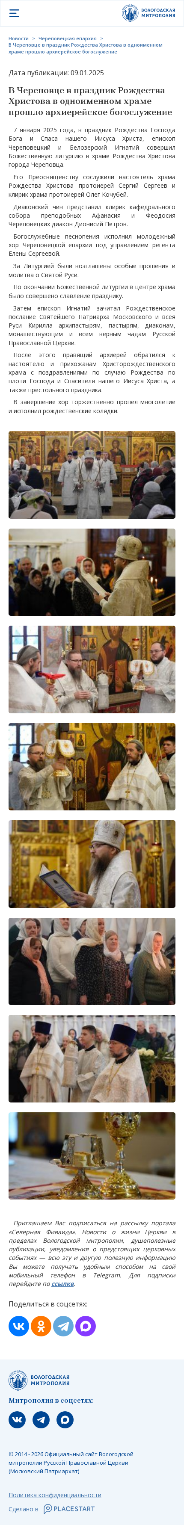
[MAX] (85, 1326)
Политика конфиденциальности (55, 1495)
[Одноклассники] (41, 1326)
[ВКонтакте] (19, 1326)
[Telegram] (63, 1326)
